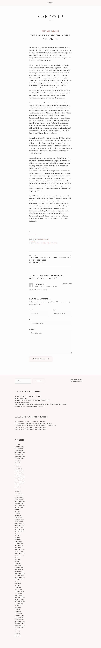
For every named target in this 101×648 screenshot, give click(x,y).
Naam (31, 310)
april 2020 (18, 587)
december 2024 (19, 475)
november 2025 (20, 453)
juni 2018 (18, 632)
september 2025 (20, 457)
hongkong (53, 243)
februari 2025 (19, 471)
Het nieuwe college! (21, 398)
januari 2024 (19, 497)
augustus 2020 (19, 579)
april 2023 (18, 515)
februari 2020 (19, 591)
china (37, 243)
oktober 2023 (19, 503)
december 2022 (19, 523)
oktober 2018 (19, 624)
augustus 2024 (19, 483)
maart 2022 (18, 541)
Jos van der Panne (50, 31)
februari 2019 (19, 616)
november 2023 (20, 501)
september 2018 (20, 626)
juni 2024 (18, 487)
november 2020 (20, 573)
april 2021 (18, 563)
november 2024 (20, 477)
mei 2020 (17, 585)
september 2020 (20, 577)
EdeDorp (50, 16)
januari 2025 (19, 473)
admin (33, 241)
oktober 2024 (19, 479)
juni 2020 (18, 583)
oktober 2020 (19, 575)
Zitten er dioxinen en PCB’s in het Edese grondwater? (39, 260)
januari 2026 (19, 448)
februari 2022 (19, 543)
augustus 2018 (19, 628)
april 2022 (18, 539)
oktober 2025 (19, 455)
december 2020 (19, 571)
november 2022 (20, 525)
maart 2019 (18, 613)
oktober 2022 (19, 527)
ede (48, 243)
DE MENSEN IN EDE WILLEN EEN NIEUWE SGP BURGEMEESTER (32, 400)
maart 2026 (18, 445)
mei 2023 (17, 513)
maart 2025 (18, 469)
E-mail (54, 310)
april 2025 (18, 467)
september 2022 (20, 529)
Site (30, 319)
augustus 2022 (19, 531)
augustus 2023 (19, 507)
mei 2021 (17, 561)
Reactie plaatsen (41, 359)
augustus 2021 (19, 555)
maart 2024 (18, 493)
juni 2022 (18, 535)
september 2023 (20, 505)
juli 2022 (17, 533)
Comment (32, 329)
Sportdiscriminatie (62, 257)
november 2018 (20, 622)
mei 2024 (17, 489)
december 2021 (19, 547)
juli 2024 (17, 485)
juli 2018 (17, 630)
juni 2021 (18, 559)
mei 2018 (17, 634)
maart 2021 (18, 565)
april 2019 (18, 611)
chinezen (43, 243)
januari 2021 (19, 569)
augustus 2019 (19, 603)
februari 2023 (19, 519)
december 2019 (19, 595)
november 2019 (20, 597)
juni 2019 (18, 607)
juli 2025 (17, 461)
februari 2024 (19, 495)
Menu (50, 3)
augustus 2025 (19, 459)
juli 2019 (17, 605)
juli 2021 (17, 557)
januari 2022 (19, 545)
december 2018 (19, 620)
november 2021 (20, 549)
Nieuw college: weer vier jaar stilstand (27, 396)
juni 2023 (18, 511)
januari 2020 (19, 593)
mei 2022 (17, 537)
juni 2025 (18, 463)
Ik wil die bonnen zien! (22, 402)
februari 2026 (19, 446)
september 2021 (20, 553)
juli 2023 (17, 509)
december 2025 (19, 451)
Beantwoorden (67, 283)
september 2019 (20, 601)
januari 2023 (19, 521)
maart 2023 (18, 517)
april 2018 (18, 636)
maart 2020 (18, 589)
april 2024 (18, 491)
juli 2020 (17, 581)
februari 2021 (19, 567)
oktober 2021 (19, 551)
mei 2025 (17, 465)
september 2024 (20, 481)
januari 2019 (19, 617)
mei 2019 (17, 610)
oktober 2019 (19, 599)
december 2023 (19, 499)
